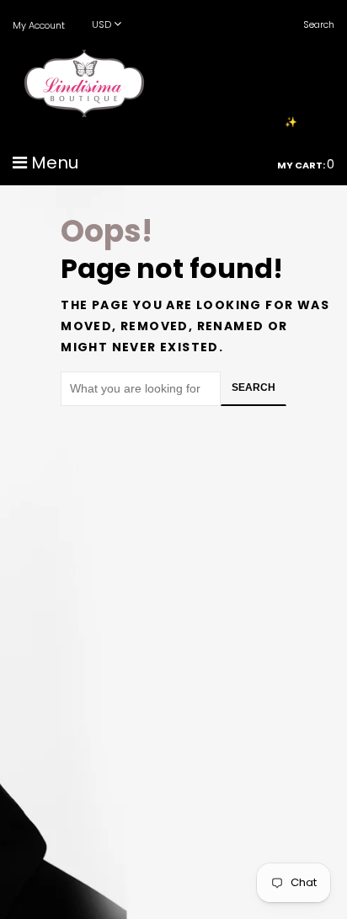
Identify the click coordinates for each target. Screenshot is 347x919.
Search (253, 387)
